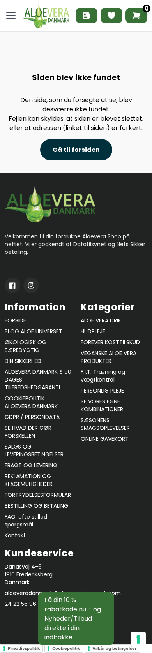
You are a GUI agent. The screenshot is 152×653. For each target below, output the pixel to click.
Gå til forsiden (76, 149)
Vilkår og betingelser (114, 648)
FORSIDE (15, 320)
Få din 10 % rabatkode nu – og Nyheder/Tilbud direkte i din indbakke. (72, 618)
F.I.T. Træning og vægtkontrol (103, 376)
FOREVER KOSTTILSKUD (110, 342)
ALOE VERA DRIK (101, 320)
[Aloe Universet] (86, 15)
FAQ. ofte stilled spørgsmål (26, 520)
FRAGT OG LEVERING (31, 465)
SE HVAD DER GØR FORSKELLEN (28, 432)
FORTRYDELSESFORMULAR (38, 495)
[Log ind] (111, 15)
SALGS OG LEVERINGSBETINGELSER (34, 450)
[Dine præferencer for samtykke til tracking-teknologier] (138, 639)
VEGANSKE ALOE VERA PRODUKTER (108, 357)
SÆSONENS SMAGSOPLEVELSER (105, 424)
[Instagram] (31, 285)
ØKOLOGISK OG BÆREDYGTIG (25, 346)
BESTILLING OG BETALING (36, 506)
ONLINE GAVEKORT (105, 439)
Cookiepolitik (66, 648)
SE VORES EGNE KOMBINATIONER (102, 405)
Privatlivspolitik (24, 648)
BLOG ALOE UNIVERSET (33, 331)
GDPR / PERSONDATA (32, 417)
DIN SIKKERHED (23, 361)
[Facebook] (12, 285)
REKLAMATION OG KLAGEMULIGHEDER (29, 480)
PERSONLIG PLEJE (102, 390)
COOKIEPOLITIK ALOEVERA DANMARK (31, 402)
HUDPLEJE (93, 331)
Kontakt (15, 535)
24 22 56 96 (20, 604)
